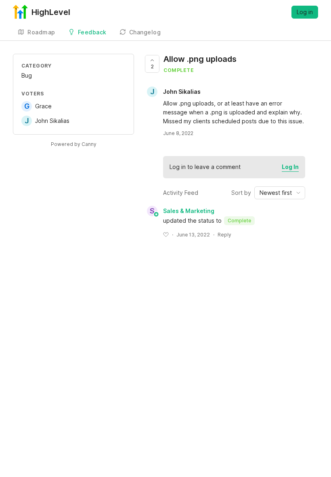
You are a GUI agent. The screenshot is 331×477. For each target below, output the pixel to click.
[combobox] (279, 192)
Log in (305, 11)
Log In (290, 166)
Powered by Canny (73, 144)
